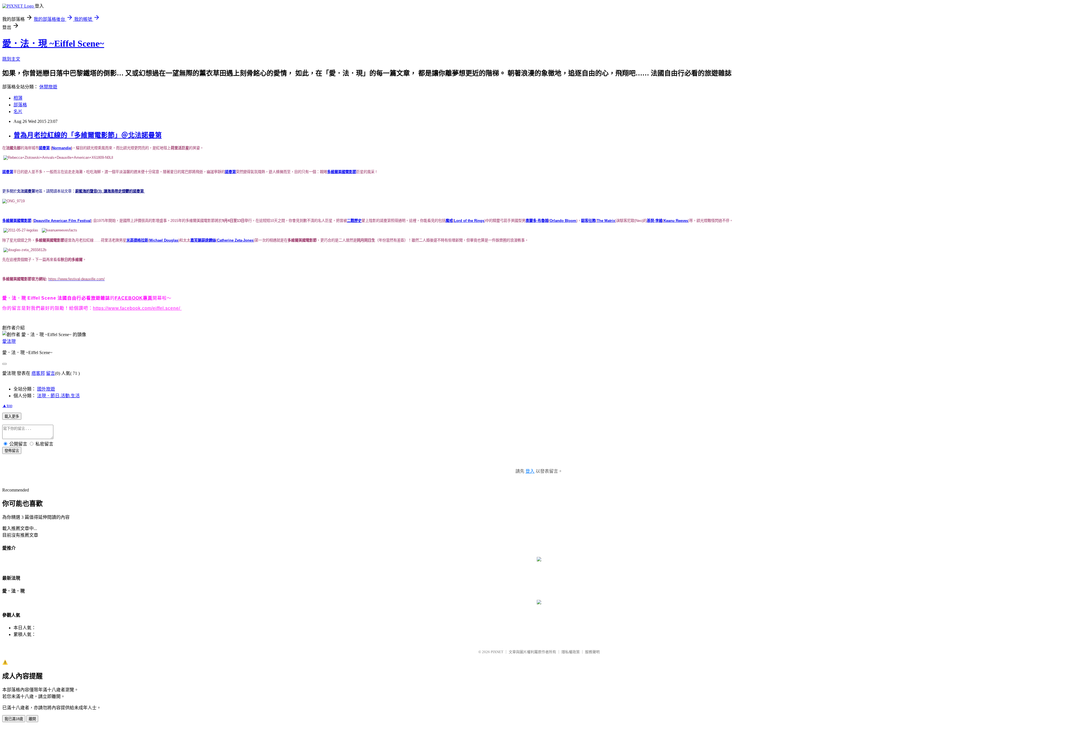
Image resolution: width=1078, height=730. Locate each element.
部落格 (20, 104)
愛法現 (9, 341)
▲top (7, 405)
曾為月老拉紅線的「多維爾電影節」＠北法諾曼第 (87, 135)
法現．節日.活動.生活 (58, 395)
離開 (32, 719)
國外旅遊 (46, 389)
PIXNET (497, 652)
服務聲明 (592, 652)
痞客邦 (38, 373)
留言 (50, 373)
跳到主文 (11, 59)
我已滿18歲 (13, 719)
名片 (17, 111)
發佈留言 (11, 451)
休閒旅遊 (48, 86)
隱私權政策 (570, 652)
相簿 (17, 98)
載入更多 (11, 416)
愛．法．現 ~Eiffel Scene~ (53, 43)
